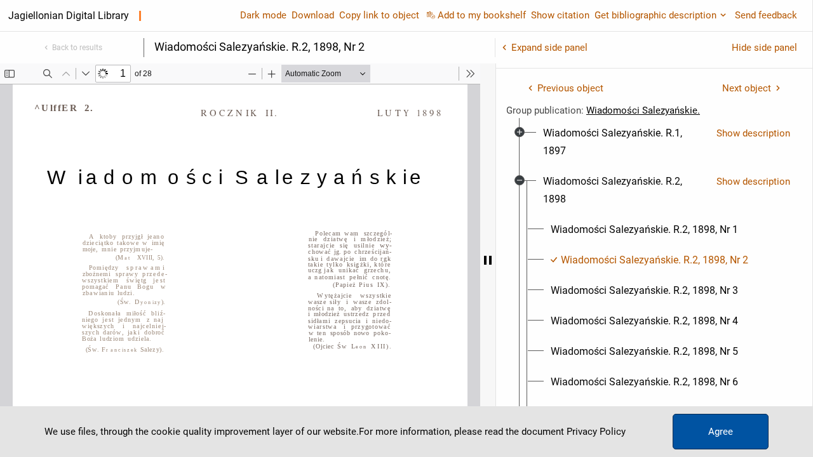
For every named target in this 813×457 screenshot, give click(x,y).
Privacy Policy (596, 431)
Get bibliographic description (655, 15)
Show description (753, 133)
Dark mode (263, 15)
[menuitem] (624, 142)
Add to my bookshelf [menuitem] (482, 15)
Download (313, 15)
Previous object (570, 88)
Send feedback (766, 15)
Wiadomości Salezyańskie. (643, 110)
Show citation (560, 15)
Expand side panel (549, 47)
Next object (746, 88)
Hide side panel (764, 47)
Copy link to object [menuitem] (379, 15)
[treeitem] (654, 142)
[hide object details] (487, 260)
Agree (720, 431)
